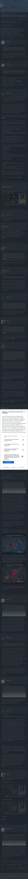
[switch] (23, 440)
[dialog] (14, 439)
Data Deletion (6, 467)
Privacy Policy (22, 467)
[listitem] (14, 437)
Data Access (14, 467)
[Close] (25, 412)
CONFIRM (8, 462)
